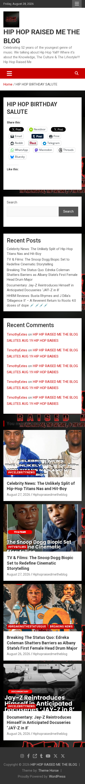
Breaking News (61, 626)
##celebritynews (21, 472)
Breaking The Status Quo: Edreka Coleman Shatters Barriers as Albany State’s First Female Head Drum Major (42, 275)
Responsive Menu (77, 4)
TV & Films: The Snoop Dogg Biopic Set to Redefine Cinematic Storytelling (40, 563)
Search (12, 202)
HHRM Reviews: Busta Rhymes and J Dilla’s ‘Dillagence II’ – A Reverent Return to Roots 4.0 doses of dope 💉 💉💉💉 (41, 300)
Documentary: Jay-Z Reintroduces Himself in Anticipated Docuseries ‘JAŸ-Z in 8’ (39, 722)
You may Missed (24, 423)
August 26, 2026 (18, 654)
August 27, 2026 (18, 494)
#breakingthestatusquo (27, 626)
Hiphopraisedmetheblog (50, 494)
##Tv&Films (17, 547)
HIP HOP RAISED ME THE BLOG (54, 765)
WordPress (57, 776)
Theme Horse (48, 770)
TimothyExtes (17, 334)
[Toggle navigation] (9, 73)
